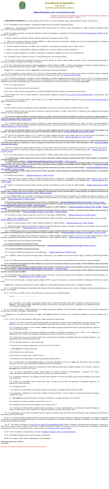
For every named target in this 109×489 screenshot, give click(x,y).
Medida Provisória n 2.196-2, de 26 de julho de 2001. (59, 432)
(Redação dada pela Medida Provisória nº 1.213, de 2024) (45, 161)
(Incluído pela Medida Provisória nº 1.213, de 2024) (23, 193)
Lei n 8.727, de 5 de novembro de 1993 (79, 95)
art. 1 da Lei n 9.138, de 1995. (71, 75)
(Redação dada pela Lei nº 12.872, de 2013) (14, 126)
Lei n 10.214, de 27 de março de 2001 (59, 428)
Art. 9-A (12, 322)
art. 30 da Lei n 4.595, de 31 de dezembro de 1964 (46, 424)
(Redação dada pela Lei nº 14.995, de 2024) (40, 175)
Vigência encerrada (70, 161)
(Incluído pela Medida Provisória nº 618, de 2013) (16, 119)
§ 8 (10, 303)
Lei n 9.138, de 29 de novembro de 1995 (89, 33)
